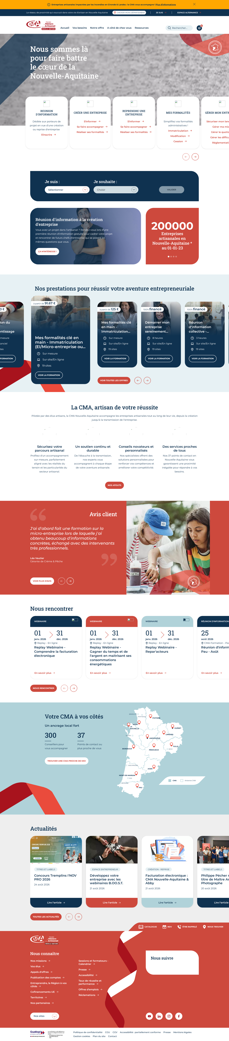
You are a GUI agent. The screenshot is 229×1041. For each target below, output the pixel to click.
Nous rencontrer (43, 688)
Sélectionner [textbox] (55, 189)
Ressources (142, 27)
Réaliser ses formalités (90, 132)
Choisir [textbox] (101, 189)
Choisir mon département (131, 12)
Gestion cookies (81, 1036)
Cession (178, 141)
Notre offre (97, 27)
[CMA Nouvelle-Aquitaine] (42, 25)
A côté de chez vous (119, 27)
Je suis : (52, 181)
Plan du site (99, 1036)
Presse (167, 1032)
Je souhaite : (105, 181)
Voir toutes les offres (114, 380)
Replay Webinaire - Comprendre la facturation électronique (56, 651)
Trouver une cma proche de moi (66, 761)
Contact (112, 1036)
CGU (107, 1032)
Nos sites (39, 1016)
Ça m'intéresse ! (47, 251)
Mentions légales (182, 1032)
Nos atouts (114, 485)
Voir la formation (50, 376)
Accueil (64, 27)
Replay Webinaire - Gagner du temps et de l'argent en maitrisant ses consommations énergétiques (110, 655)
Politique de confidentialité (87, 1032)
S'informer (90, 121)
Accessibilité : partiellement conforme (140, 1032)
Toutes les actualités (46, 917)
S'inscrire (46, 134)
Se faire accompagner (90, 126)
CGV (115, 1032)
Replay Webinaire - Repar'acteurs (161, 649)
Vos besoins (79, 27)
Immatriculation (178, 130)
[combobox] (67, 189)
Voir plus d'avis (42, 581)
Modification (178, 136)
